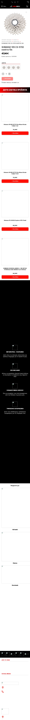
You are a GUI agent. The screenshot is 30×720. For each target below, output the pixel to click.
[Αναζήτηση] (2, 2)
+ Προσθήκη (7, 78)
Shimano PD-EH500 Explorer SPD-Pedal (15, 220)
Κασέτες (16, 41)
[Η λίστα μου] (17, 2)
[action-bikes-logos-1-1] (15, 6)
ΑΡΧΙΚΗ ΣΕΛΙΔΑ (6, 40)
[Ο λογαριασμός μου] (15, 2)
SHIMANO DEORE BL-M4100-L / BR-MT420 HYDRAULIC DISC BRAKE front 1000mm (15, 269)
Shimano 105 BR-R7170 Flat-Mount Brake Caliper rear (15, 125)
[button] (28, 2)
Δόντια (4, 63)
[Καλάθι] (27, 6)
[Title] (12, 2)
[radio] (4, 67)
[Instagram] (2, 677)
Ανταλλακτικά (6, 41)
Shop (15, 40)
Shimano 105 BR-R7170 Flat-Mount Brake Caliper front (15, 173)
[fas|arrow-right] (15, 361)
